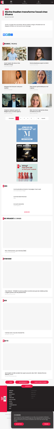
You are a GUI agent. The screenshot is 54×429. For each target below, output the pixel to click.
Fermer (46, 424)
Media (10, 396)
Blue (10, 408)
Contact (28, 386)
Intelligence (12, 394)
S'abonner (38, 3)
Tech (10, 406)
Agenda (33, 396)
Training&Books (13, 405)
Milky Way (33, 392)
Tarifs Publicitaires (40, 382)
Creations (11, 397)
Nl (52, 2)
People (10, 401)
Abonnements (23, 382)
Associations (12, 399)
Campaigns (34, 390)
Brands (10, 392)
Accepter (19, 424)
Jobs (10, 382)
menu (11, 3)
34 (38, 118)
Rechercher (24, 3)
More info (27, 212)
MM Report (33, 394)
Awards (11, 403)
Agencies (11, 390)
